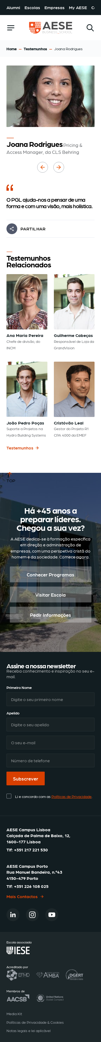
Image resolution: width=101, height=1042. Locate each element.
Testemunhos (35, 48)
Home (11, 48)
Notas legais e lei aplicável (28, 1030)
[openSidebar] (10, 27)
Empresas (54, 7)
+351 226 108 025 (31, 886)
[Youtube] (51, 914)
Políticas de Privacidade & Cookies (35, 1022)
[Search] (90, 27)
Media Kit (14, 1013)
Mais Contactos (22, 896)
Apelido (12, 713)
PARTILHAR (33, 228)
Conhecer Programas (50, 574)
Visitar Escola (50, 594)
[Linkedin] (12, 914)
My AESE (78, 7)
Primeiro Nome (19, 687)
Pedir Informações (50, 614)
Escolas (32, 7)
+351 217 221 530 (31, 849)
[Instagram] (32, 914)
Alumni (13, 7)
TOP (10, 480)
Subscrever (25, 778)
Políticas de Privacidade (71, 796)
